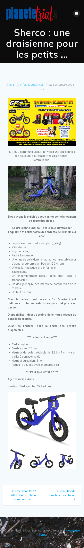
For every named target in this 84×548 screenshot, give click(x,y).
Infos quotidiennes (32, 84)
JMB (11, 84)
